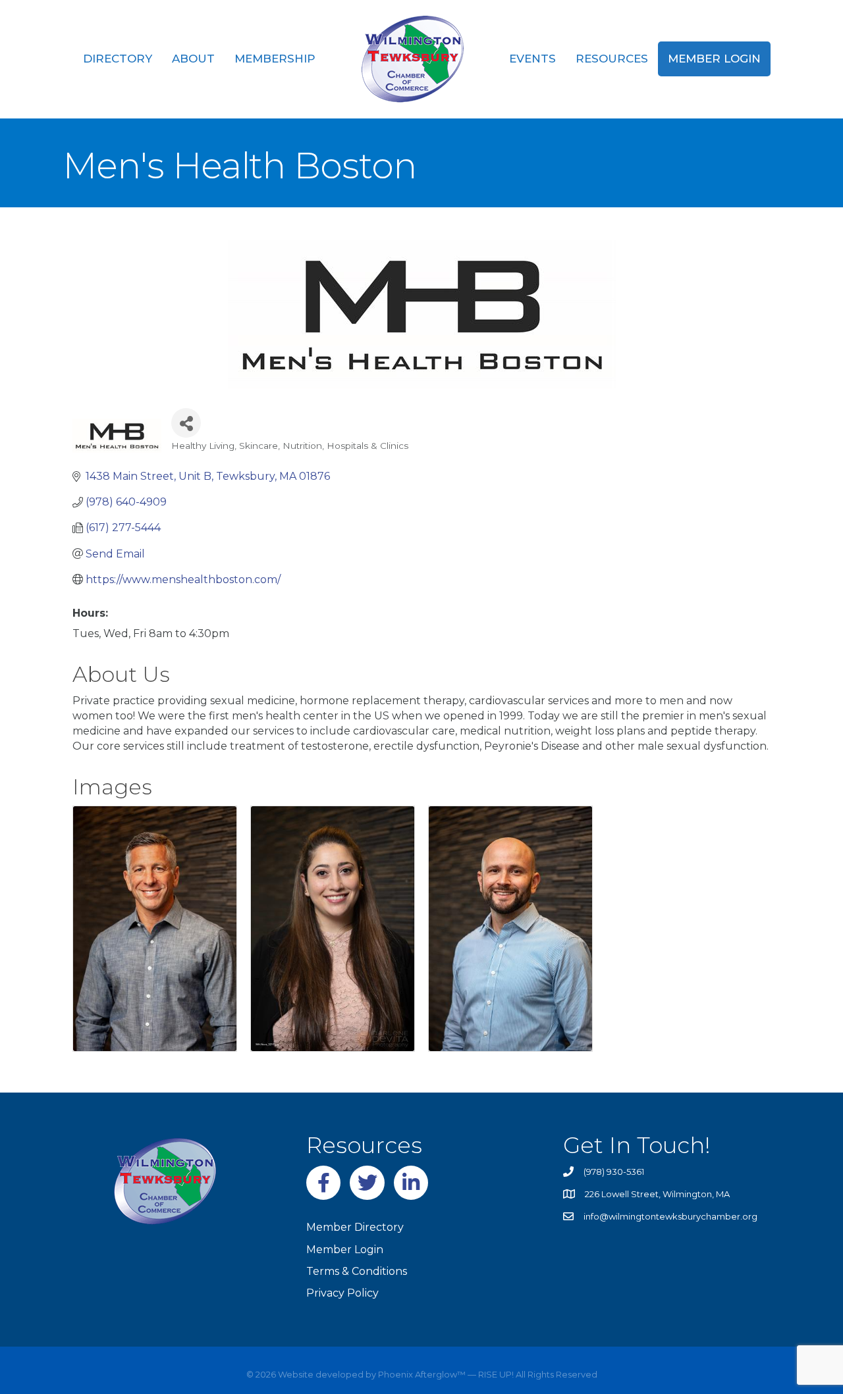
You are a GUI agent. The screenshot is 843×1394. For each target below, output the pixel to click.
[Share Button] (186, 423)
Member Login (714, 58)
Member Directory (355, 1227)
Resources (612, 58)
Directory (117, 58)
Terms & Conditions (356, 1271)
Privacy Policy (342, 1293)
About (193, 58)
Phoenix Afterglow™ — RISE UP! (445, 1374)
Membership (274, 58)
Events (532, 58)
